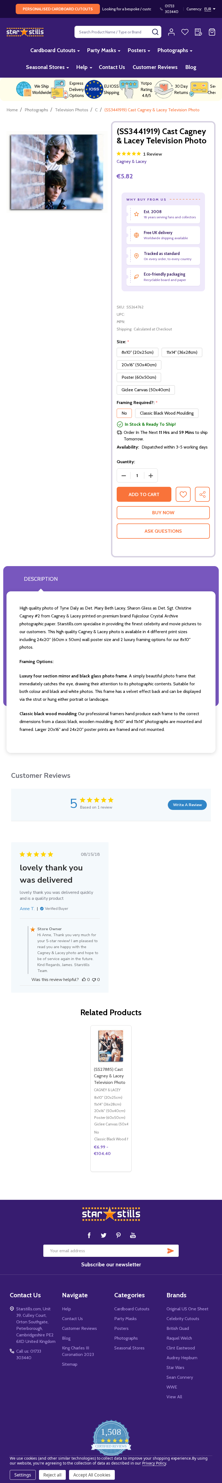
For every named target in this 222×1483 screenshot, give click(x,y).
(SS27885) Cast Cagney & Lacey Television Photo (109, 1076)
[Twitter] (103, 1235)
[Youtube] (133, 1235)
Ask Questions (163, 531)
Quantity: (126, 461)
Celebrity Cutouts (182, 1318)
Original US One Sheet (187, 1308)
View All (174, 1396)
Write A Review (187, 804)
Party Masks (101, 50)
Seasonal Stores (45, 67)
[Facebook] (89, 1235)
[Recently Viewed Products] (198, 32)
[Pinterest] (118, 1235)
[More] (78, 51)
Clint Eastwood (180, 1348)
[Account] (171, 32)
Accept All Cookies (91, 1475)
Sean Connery (179, 1377)
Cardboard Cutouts (53, 50)
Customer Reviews (155, 67)
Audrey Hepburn (181, 1357)
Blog (190, 67)
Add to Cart (144, 494)
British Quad (177, 1328)
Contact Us (112, 67)
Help (81, 67)
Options (111, 1169)
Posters (137, 50)
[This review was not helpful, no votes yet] (94, 980)
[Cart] (212, 32)
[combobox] (117, 32)
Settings (22, 1475)
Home (12, 109)
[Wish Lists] (184, 32)
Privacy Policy (154, 1463)
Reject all (52, 1475)
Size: (123, 342)
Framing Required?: (137, 402)
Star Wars (175, 1367)
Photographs (172, 50)
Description (41, 579)
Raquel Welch (179, 1338)
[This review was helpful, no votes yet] (84, 980)
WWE (171, 1387)
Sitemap (69, 1364)
